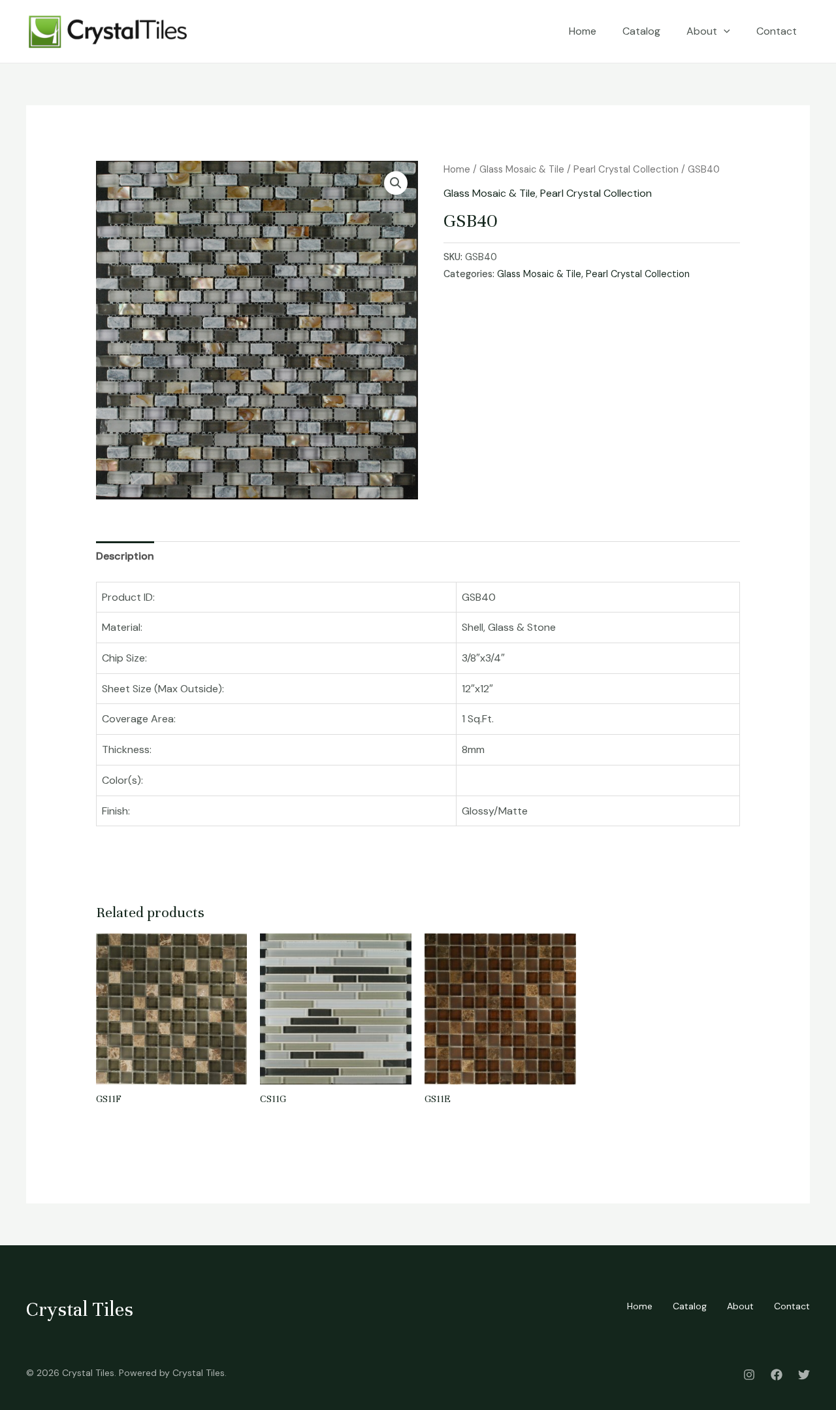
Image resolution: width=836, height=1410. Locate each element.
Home (582, 31)
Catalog (641, 31)
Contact (776, 31)
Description (125, 556)
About (701, 31)
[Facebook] (776, 1375)
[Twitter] (804, 1375)
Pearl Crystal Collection (626, 169)
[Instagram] (749, 1375)
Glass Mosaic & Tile (521, 169)
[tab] (125, 556)
